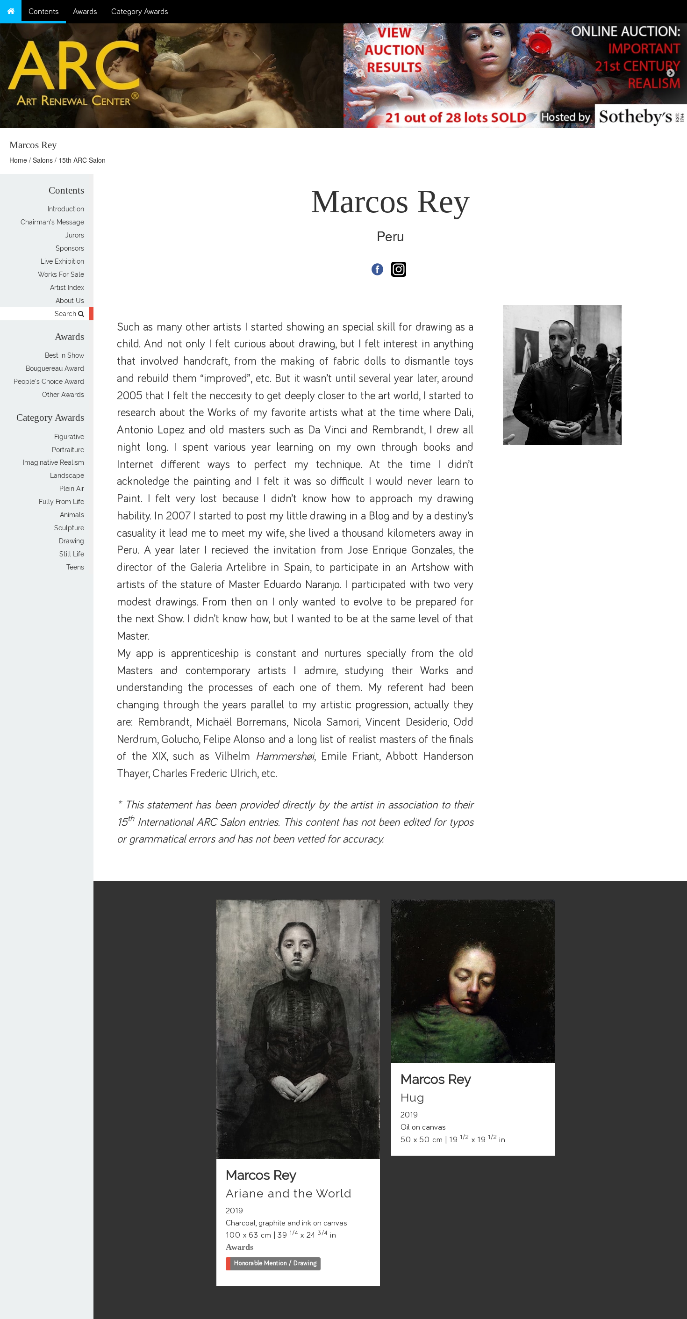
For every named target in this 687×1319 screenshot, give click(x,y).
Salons (43, 160)
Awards (85, 11)
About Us (70, 300)
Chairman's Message (52, 222)
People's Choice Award (49, 381)
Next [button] (670, 73)
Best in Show (64, 355)
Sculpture (69, 528)
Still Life (71, 554)
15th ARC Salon (82, 160)
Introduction (66, 209)
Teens (75, 567)
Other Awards (63, 394)
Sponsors (70, 248)
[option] (515, 73)
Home (18, 160)
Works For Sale (61, 274)
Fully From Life (61, 502)
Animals (72, 515)
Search (66, 313)
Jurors (74, 235)
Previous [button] (360, 73)
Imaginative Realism (53, 463)
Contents (44, 11)
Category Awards (139, 11)
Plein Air (71, 489)
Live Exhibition (62, 261)
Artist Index (67, 287)
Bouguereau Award (55, 368)
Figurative (69, 436)
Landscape (67, 476)
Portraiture (68, 450)
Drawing (71, 541)
